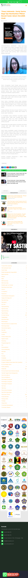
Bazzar (14, 276)
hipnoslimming (14, 300)
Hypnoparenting (14, 306)
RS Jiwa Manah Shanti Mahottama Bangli (14, 370)
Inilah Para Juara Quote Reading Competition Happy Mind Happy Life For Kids (16, 209)
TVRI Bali (14, 400)
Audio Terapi (14, 270)
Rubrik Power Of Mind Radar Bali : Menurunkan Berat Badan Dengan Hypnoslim (15, 223)
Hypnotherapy (14, 312)
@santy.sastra (6, 257)
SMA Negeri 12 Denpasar (14, 379)
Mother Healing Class (14, 336)
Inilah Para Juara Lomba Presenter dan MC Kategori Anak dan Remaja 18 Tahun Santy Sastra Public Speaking (17, 202)
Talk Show (14, 388)
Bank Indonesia (14, 274)
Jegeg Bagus (14, 317)
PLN (14, 353)
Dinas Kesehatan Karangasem (14, 295)
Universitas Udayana (14, 407)
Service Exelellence (14, 377)
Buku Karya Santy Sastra (14, 287)
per (14, 345)
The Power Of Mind (14, 394)
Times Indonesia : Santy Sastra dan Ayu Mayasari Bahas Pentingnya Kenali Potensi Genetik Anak (17, 175)
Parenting (4, 163)
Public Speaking (14, 366)
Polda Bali (14, 358)
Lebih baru (5, 190)
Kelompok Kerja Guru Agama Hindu (14, 323)
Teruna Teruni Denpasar (14, 390)
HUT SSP (14, 304)
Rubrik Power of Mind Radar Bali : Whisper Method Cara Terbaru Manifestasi (17, 196)
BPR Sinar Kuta (14, 280)
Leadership (14, 332)
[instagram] (11, 2)
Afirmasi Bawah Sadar (14, 267)
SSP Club (14, 385)
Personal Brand (14, 347)
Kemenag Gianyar (14, 325)
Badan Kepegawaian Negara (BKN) (14, 272)
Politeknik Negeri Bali (14, 360)
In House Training (14, 315)
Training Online (14, 398)
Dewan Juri (14, 293)
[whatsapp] (14, 2)
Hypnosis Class (14, 308)
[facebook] (8, 2)
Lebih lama (22, 190)
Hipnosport (14, 302)
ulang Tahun (14, 403)
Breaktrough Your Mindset (14, 285)
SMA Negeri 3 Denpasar (14, 381)
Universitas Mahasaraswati (14, 405)
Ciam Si (14, 289)
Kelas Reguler (14, 321)
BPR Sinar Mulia (14, 282)
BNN (14, 278)
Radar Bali (14, 368)
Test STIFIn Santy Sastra (14, 392)
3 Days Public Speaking (14, 265)
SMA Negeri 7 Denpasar (14, 383)
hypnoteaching (14, 310)
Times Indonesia (14, 396)
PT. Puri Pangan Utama (14, 364)
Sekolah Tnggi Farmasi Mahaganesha (14, 373)
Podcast (14, 355)
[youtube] (17, 2)
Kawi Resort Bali (14, 319)
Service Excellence (14, 375)
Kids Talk (14, 330)
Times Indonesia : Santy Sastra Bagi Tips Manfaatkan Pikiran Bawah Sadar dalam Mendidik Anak (16, 182)
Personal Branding (14, 349)
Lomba (14, 334)
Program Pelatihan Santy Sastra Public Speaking (14, 362)
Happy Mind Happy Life (14, 297)
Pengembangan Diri (14, 342)
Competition (14, 291)
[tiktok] (20, 2)
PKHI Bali (14, 351)
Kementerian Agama (14, 327)
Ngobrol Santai (14, 338)
